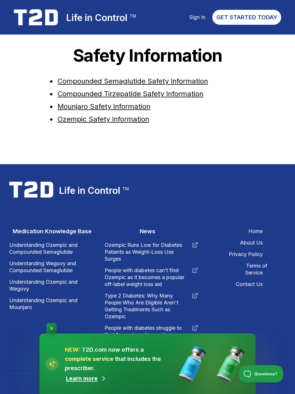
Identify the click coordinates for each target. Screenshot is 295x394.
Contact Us (249, 284)
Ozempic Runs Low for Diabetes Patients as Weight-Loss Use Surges (143, 252)
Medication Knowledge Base (52, 231)
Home (255, 231)
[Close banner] (51, 328)
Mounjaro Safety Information (104, 106)
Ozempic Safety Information (103, 119)
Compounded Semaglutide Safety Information (133, 81)
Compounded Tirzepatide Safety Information (130, 94)
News (147, 231)
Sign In (197, 17)
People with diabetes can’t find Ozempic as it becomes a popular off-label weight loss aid (144, 277)
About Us (251, 243)
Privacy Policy (246, 254)
